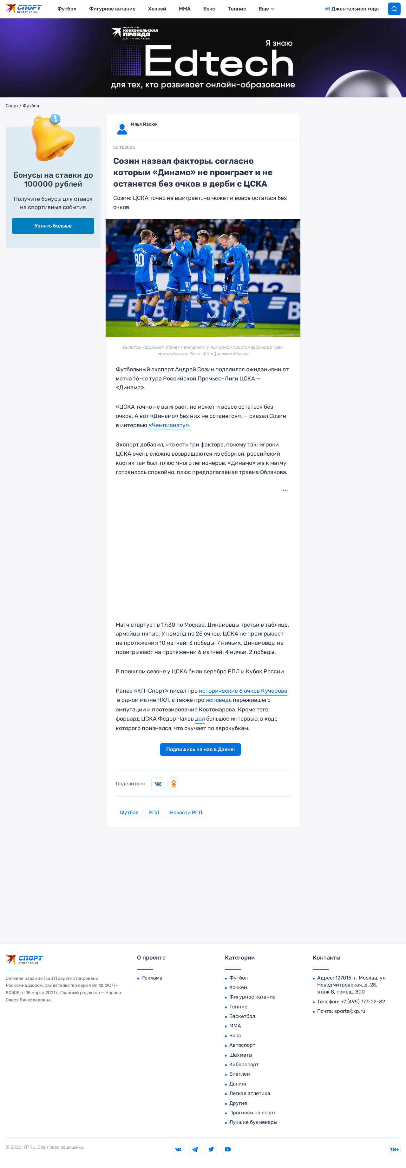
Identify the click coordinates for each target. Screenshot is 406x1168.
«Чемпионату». (169, 425)
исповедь (219, 699)
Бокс (209, 9)
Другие (238, 1103)
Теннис (237, 9)
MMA (185, 9)
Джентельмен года (355, 9)
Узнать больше (53, 226)
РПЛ (154, 812)
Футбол (66, 9)
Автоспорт (242, 1045)
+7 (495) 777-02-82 (363, 1002)
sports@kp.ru (349, 1011)
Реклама (151, 978)
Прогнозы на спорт (252, 1113)
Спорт (12, 106)
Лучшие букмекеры (253, 1122)
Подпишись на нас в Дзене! (200, 749)
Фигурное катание (112, 9)
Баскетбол (242, 1016)
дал (200, 718)
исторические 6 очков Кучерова (243, 690)
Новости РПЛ (186, 812)
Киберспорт (244, 1064)
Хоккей (157, 9)
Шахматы (240, 1055)
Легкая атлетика (249, 1093)
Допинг (238, 1084)
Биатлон (239, 1074)
